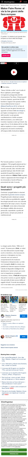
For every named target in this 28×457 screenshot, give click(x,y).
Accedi (25, 2)
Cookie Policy (17, 446)
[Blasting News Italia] (9, 2)
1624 (20, 408)
